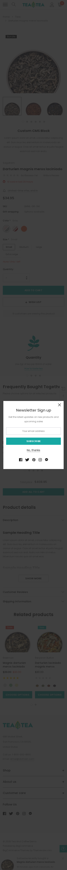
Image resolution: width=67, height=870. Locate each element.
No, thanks (33, 450)
